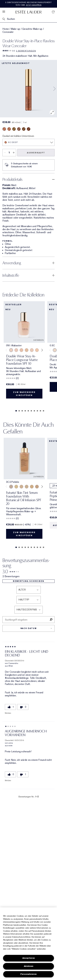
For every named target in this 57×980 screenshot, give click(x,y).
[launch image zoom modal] (52, 112)
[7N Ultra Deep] (24, 129)
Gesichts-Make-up (32, 28)
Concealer (8, 32)
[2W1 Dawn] (32, 487)
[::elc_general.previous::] (7, 350)
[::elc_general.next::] (41, 350)
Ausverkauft (36, 153)
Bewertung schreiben (28, 581)
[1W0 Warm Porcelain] (27, 350)
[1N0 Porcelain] (21, 350)
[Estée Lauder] (28, 11)
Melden (8, 713)
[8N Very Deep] (28, 129)
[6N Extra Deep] (14, 129)
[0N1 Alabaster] (11, 350)
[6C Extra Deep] (9, 129)
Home (5, 28)
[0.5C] (55, 350)
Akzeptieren (28, 958)
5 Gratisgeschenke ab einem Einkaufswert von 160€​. (28, 3)
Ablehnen (28, 966)
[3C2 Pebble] (11, 487)
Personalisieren (28, 974)
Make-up (15, 28)
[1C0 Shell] (16, 350)
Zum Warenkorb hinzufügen (24, 394)
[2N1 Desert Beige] (37, 487)
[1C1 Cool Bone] (32, 350)
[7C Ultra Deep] (19, 129)
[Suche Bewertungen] (51, 619)
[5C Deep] (4, 129)
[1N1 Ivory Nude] (37, 350)
